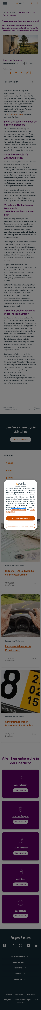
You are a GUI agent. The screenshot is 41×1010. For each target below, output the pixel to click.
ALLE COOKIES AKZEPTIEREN (20, 518)
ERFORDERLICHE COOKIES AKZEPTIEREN (20, 526)
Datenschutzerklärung (18, 509)
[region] (20, 505)
